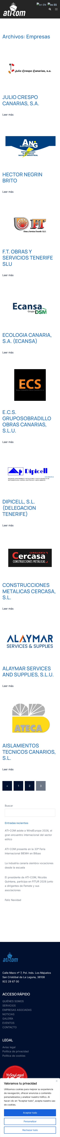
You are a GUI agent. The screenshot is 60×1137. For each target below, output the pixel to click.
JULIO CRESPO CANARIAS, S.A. (20, 100)
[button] (49, 9)
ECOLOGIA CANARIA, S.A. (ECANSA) (27, 338)
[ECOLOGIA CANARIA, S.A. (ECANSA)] (30, 307)
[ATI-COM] (14, 9)
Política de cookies (13, 1055)
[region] (30, 1107)
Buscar (9, 805)
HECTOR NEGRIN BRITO (22, 177)
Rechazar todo (30, 1130)
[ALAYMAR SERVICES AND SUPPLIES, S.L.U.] (30, 641)
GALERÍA (7, 1018)
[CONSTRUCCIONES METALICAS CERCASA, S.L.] (30, 557)
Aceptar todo (30, 1112)
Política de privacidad (15, 1051)
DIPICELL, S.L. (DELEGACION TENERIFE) (19, 507)
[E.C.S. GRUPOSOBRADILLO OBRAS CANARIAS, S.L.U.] (30, 384)
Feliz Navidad (13, 900)
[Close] (57, 1081)
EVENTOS (8, 1023)
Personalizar (30, 1121)
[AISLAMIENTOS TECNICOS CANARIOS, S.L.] (30, 718)
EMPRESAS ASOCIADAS (17, 1009)
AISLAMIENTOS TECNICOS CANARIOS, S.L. (29, 751)
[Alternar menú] (56, 9)
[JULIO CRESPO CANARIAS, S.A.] (30, 69)
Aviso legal (9, 1047)
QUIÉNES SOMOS (13, 1001)
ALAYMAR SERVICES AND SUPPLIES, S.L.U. (28, 671)
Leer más (7, 114)
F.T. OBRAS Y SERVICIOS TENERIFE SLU (27, 257)
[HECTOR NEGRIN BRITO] (30, 147)
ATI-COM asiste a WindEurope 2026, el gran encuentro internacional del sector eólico (28, 835)
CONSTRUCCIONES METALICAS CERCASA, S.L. (29, 591)
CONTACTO (9, 1027)
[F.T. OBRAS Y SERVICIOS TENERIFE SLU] (30, 224)
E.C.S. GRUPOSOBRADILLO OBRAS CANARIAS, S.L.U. (26, 421)
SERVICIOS (9, 1005)
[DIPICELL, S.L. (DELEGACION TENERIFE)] (30, 474)
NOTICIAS (8, 1014)
